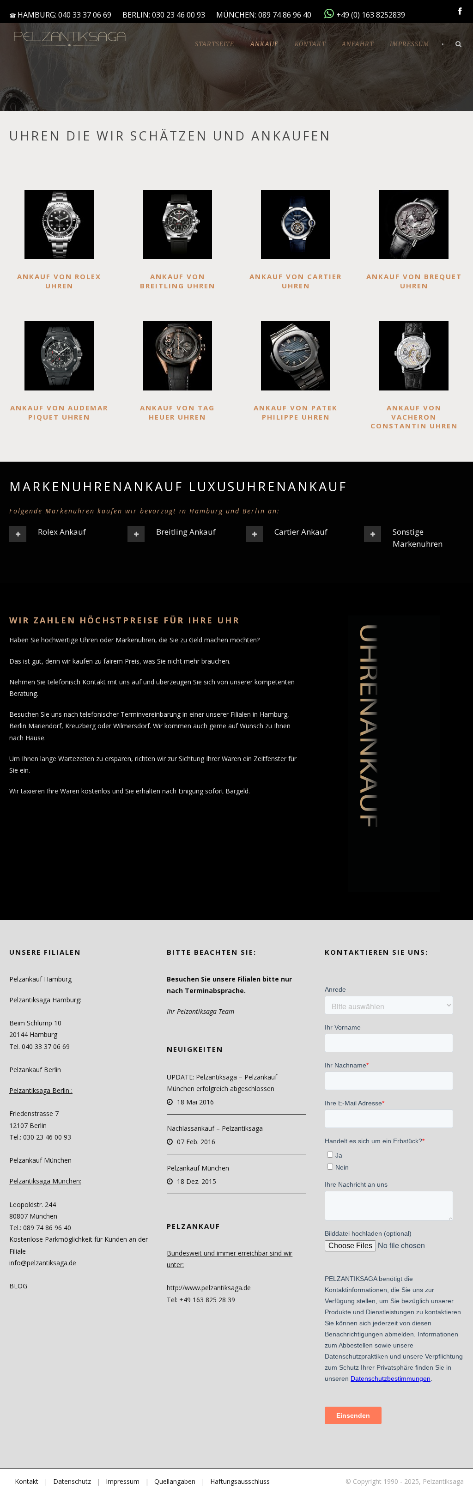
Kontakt (310, 44)
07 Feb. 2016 (196, 1141)
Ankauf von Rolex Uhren (59, 281)
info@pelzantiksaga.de (42, 1262)
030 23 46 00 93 (178, 15)
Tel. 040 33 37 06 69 (39, 1046)
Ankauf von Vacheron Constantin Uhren (414, 416)
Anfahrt (358, 44)
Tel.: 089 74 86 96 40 (40, 1227)
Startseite (214, 44)
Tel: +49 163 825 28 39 (201, 1299)
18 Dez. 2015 (196, 1181)
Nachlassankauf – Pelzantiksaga (215, 1128)
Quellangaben (174, 1481)
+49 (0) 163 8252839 (370, 15)
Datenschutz (72, 1481)
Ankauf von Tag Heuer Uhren (177, 412)
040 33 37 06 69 (84, 15)
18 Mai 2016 (195, 1102)
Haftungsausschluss (240, 1481)
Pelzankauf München (198, 1168)
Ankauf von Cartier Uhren (295, 281)
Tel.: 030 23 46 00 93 (40, 1137)
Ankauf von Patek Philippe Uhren (296, 412)
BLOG (18, 1285)
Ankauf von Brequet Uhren (414, 281)
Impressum (409, 44)
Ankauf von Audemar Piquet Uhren (59, 412)
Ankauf (264, 44)
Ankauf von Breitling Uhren (177, 281)
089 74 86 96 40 (285, 15)
